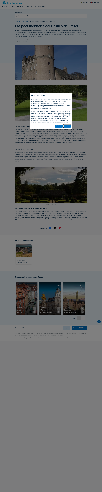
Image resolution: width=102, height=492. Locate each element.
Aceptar (67, 126)
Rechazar (58, 126)
